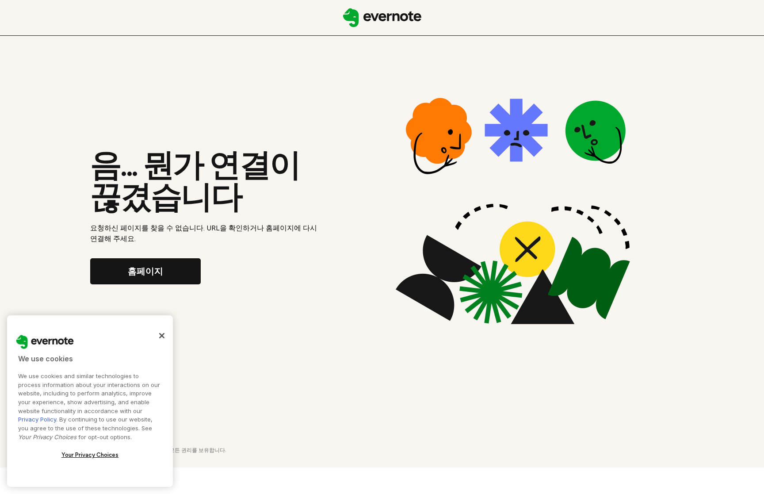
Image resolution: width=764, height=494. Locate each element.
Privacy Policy (37, 419)
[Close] (162, 335)
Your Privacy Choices (90, 455)
